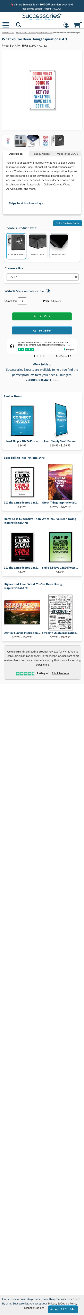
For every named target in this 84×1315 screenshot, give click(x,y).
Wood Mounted (59, 254)
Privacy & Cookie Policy (62, 1303)
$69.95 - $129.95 (60, 443)
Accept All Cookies (63, 1309)
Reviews (60, 673)
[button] (6, 27)
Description (16, 153)
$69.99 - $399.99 (60, 504)
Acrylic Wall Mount (16, 254)
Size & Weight (42, 153)
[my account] (66, 27)
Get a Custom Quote (68, 223)
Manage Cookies (34, 1307)
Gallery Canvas (37, 254)
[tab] (16, 154)
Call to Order (42, 330)
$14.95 (22, 443)
